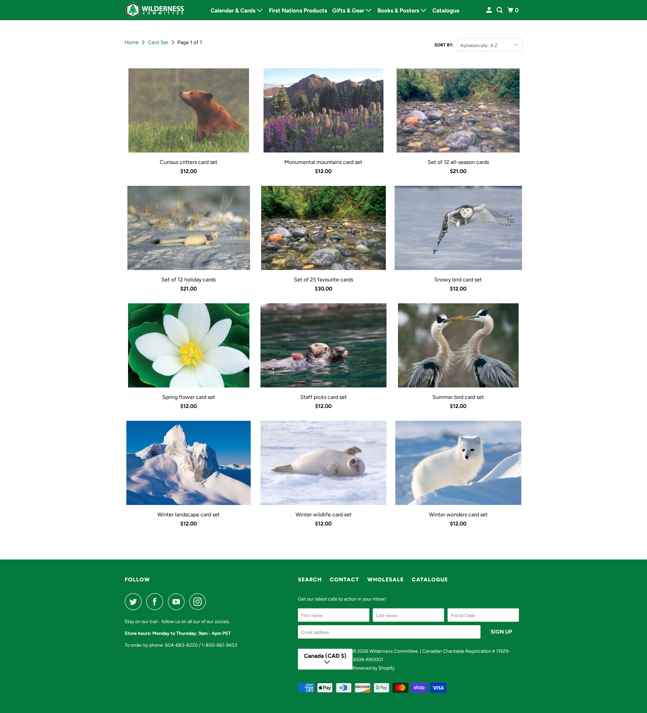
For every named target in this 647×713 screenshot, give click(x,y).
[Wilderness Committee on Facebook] (156, 601)
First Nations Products (298, 10)
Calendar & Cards (234, 10)
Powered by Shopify (373, 668)
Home (132, 42)
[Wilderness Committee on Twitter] (135, 601)
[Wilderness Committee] (155, 10)
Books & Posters (399, 10)
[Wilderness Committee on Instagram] (199, 601)
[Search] (500, 10)
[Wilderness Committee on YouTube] (178, 601)
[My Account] (489, 10)
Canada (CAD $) (325, 655)
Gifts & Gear (349, 10)
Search (310, 579)
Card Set (159, 42)
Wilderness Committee (393, 651)
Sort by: (444, 44)
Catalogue (445, 10)
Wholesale (385, 579)
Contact (344, 579)
